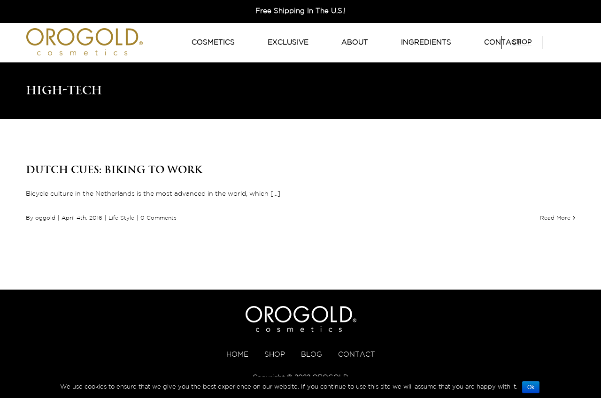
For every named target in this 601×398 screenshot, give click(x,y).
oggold (45, 218)
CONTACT (356, 355)
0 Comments (158, 218)
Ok (530, 387)
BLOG (311, 355)
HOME (237, 355)
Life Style (121, 218)
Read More (555, 218)
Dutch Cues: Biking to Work (114, 169)
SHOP (274, 355)
